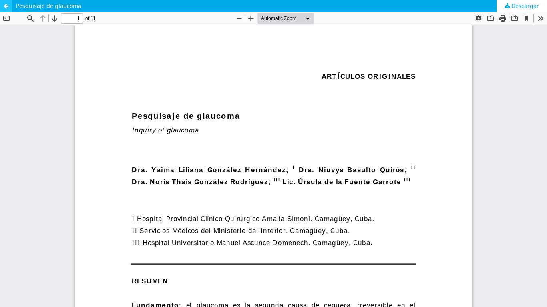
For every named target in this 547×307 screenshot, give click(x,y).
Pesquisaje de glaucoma (48, 6)
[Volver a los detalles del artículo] (6, 6)
